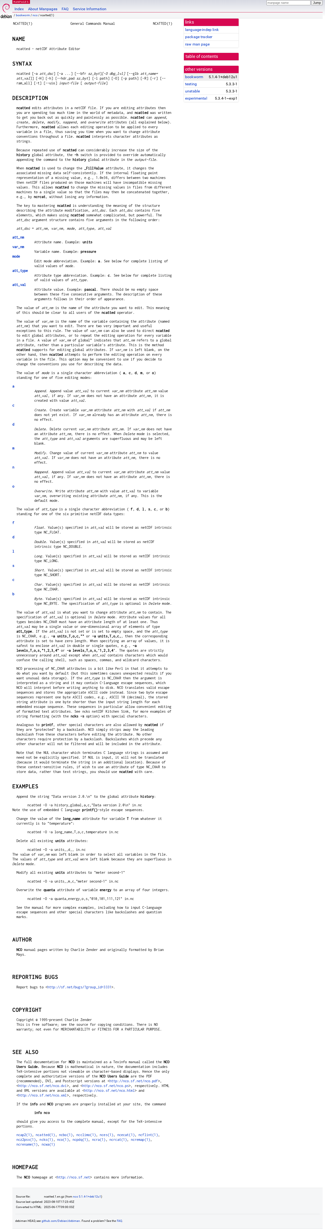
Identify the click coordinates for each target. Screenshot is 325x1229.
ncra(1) (99, 1140)
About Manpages (42, 9)
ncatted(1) (45, 1135)
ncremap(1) (140, 1140)
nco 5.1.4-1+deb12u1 (87, 1196)
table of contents (202, 56)
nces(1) (106, 1135)
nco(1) (63, 1140)
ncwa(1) (48, 1144)
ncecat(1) (126, 1135)
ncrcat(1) (118, 1140)
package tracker (198, 37)
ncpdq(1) (80, 1140)
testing (191, 84)
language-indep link (202, 29)
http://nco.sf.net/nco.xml (42, 1095)
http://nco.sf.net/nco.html (109, 1090)
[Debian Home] (6, 9)
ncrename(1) (27, 1144)
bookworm (23, 15)
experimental (196, 98)
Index (19, 9)
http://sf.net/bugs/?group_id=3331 (79, 987)
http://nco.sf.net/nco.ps (105, 1086)
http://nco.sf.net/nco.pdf (133, 1081)
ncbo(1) (66, 1135)
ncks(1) (46, 1140)
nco (35, 15)
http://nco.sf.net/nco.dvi (42, 1086)
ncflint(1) (148, 1135)
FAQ (65, 9)
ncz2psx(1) (26, 1140)
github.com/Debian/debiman (61, 1221)
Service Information (89, 9)
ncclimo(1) (86, 1135)
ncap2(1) (24, 1135)
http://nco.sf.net (73, 1177)
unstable (192, 91)
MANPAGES (21, 1)
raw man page (197, 44)
